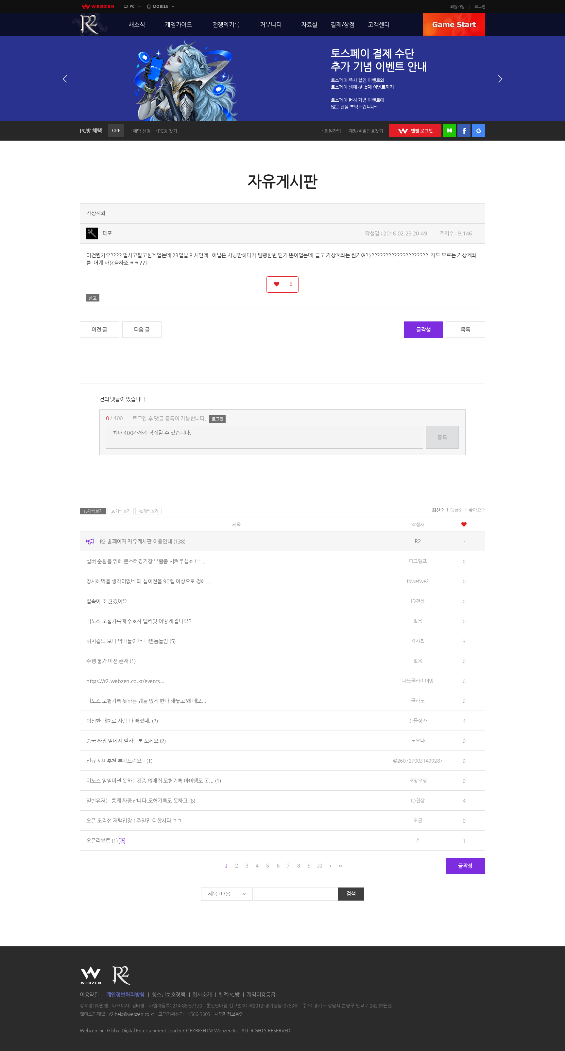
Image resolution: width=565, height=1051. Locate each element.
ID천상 (418, 601)
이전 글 (99, 329)
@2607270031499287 (418, 760)
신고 (92, 298)
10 (319, 865)
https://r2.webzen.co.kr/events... (125, 681)
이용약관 (89, 994)
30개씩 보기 (120, 511)
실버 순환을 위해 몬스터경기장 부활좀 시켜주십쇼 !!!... (146, 561)
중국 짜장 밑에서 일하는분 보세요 (126, 741)
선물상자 (418, 720)
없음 (417, 621)
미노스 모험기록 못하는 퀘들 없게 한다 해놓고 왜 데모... (146, 701)
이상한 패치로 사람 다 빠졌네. (122, 721)
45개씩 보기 (148, 511)
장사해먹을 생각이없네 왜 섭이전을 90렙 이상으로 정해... (148, 581)
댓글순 (456, 509)
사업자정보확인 (229, 1014)
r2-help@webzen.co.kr (131, 1014)
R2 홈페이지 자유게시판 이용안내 (142, 541)
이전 (65, 79)
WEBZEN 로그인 (415, 130)
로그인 (479, 6)
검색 (351, 893)
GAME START (454, 24)
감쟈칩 (417, 641)
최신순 (438, 509)
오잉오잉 (418, 780)
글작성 (423, 329)
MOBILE (160, 6)
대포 (107, 233)
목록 (465, 329)
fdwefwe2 (418, 581)
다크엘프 (418, 561)
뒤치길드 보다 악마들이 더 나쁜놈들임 (131, 641)
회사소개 (202, 994)
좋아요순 (477, 509)
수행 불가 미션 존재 (111, 661)
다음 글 (142, 329)
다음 (500, 79)
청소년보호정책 (168, 994)
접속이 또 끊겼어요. (107, 601)
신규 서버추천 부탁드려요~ (119, 761)
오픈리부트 (102, 840)
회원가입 (457, 6)
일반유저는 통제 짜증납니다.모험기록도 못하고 (140, 801)
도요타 (417, 740)
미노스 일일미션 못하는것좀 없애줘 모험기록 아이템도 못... (153, 781)
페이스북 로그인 (464, 130)
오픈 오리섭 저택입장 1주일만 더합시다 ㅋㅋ (134, 821)
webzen (97, 6)
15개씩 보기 (93, 511)
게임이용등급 (261, 994)
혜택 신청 (142, 130)
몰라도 (417, 700)
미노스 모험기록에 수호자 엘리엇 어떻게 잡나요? (138, 621)
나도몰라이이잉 (418, 680)
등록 (442, 437)
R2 (90, 24)
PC (132, 6)
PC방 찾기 (167, 130)
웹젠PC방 (229, 994)
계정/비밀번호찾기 (366, 130)
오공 (417, 820)
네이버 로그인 (449, 130)
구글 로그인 (478, 130)
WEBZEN (91, 975)
